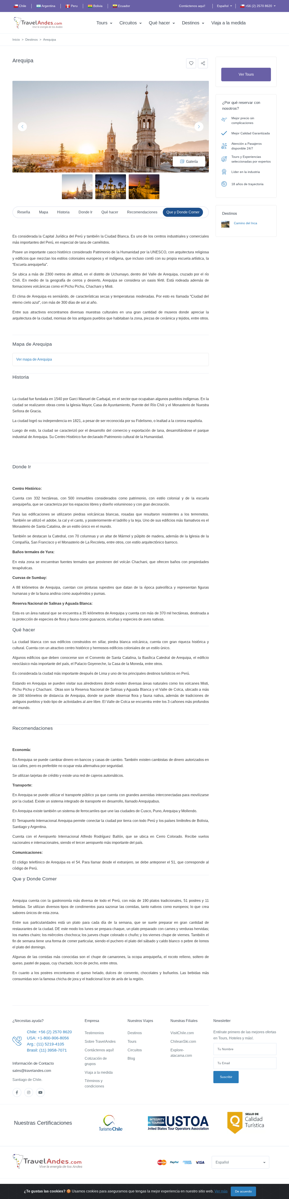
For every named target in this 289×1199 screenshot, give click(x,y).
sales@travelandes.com (31, 1071)
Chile (22, 6)
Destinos (190, 22)
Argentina (48, 6)
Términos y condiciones (94, 1083)
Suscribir (226, 1077)
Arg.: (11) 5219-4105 (45, 1044)
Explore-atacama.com (181, 1052)
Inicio (16, 39)
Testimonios (94, 1033)
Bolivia (97, 6)
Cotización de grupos (96, 1061)
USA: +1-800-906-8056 (48, 1038)
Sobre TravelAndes (100, 1041)
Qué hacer (159, 22)
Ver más (221, 1191)
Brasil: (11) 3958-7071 (47, 1050)
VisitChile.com (182, 1033)
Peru (74, 6)
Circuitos (128, 22)
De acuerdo (243, 1191)
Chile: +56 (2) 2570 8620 (49, 1032)
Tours (101, 22)
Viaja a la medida (228, 22)
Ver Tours (246, 74)
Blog (131, 1058)
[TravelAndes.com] (38, 23)
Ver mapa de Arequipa (34, 359)
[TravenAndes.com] (47, 1161)
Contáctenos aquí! (192, 6)
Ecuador (123, 6)
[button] (224, 6)
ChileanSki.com (183, 1041)
